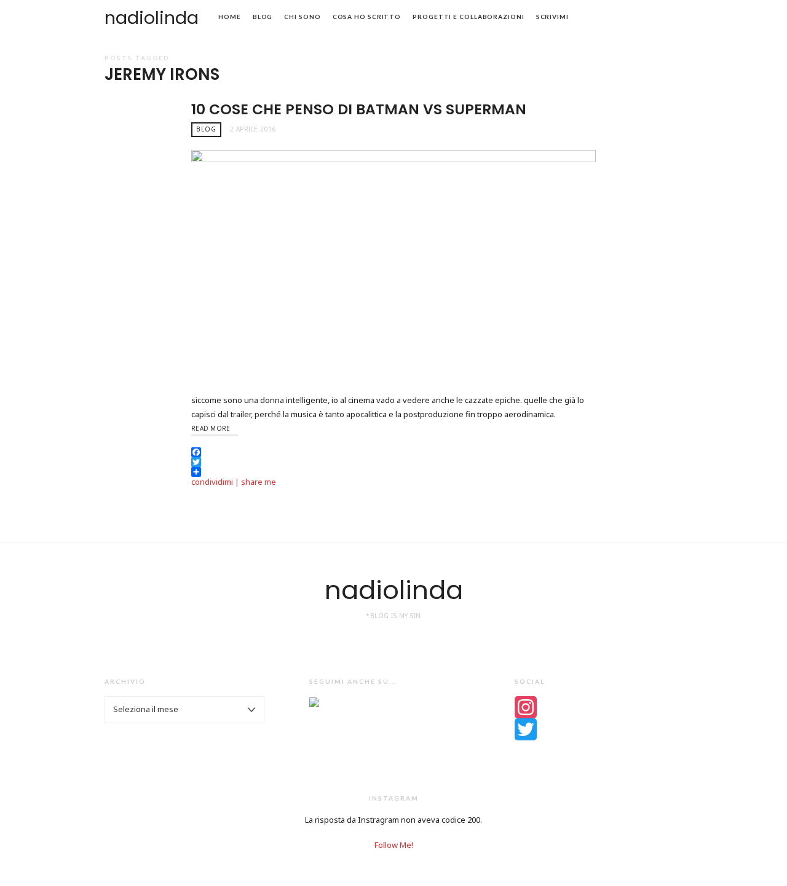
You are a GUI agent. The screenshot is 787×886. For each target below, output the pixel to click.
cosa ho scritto (367, 16)
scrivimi (552, 16)
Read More (211, 428)
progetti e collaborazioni (468, 16)
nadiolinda (152, 18)
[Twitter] (598, 729)
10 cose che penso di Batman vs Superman (358, 109)
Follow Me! (393, 844)
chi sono (302, 16)
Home (229, 16)
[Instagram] (598, 707)
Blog (263, 16)
